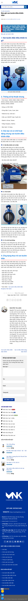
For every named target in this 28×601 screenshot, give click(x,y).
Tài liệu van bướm (5, 11)
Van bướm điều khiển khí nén (9, 575)
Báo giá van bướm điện (7, 34)
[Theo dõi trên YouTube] (20, 542)
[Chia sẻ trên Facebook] (10, 300)
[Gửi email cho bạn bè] (15, 300)
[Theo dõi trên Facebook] (5, 542)
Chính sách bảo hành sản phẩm (10, 564)
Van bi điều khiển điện (7, 577)
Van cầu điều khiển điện (7, 583)
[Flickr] (23, 542)
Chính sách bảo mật (7, 557)
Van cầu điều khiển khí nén (8, 585)
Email (4, 385)
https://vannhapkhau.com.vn (17, 512)
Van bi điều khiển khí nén (8, 580)
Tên (4, 379)
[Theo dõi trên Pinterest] (15, 542)
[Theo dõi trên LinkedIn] (18, 542)
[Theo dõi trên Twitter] (7, 542)
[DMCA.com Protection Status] (5, 588)
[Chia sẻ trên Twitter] (12, 300)
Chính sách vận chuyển (7, 562)
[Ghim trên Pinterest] (18, 300)
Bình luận (5, 366)
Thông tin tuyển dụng (7, 559)
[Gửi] (25, 6)
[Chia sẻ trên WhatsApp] (7, 300)
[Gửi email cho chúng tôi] (10, 542)
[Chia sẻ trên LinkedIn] (20, 300)
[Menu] (2, 2)
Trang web (5, 392)
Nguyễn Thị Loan (16, 19)
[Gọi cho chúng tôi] (12, 542)
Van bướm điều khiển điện (8, 572)
